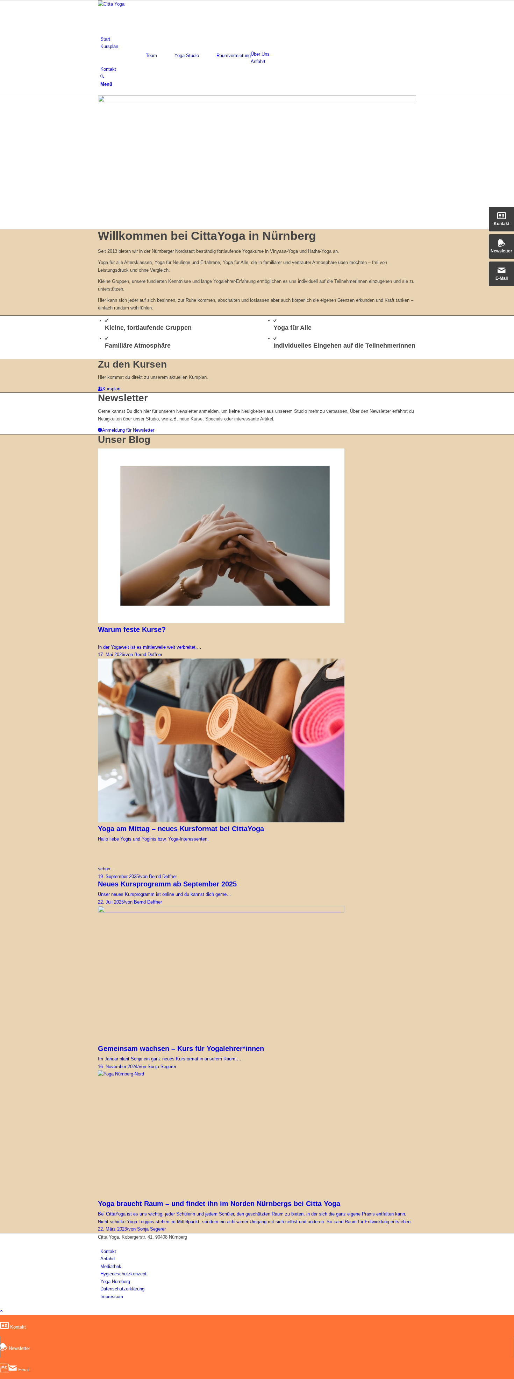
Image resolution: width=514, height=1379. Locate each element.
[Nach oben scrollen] (1, 1311)
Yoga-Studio (186, 55)
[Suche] (102, 76)
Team (151, 55)
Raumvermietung (233, 55)
